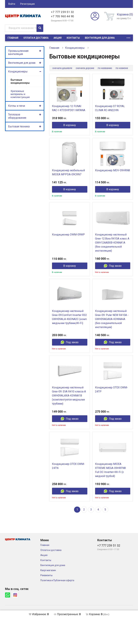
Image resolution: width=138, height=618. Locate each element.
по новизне (122, 68)
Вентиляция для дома (100, 37)
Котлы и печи (16, 105)
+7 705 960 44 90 (62, 16)
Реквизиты (46, 575)
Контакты (73, 37)
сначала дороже (85, 68)
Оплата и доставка (35, 37)
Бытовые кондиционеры (20, 81)
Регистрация (27, 4)
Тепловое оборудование (17, 116)
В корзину (69, 125)
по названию (105, 68)
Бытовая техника (19, 126)
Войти (11, 4)
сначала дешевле (62, 68)
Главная (13, 37)
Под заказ (115, 265)
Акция (58, 37)
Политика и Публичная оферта (57, 580)
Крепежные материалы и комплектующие (20, 94)
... (128, 36)
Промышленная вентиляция (18, 52)
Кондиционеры (18, 71)
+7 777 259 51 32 (62, 12)
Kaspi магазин (48, 570)
